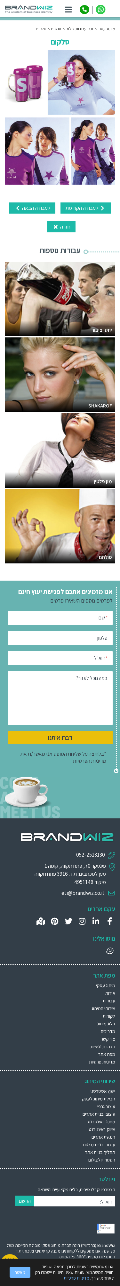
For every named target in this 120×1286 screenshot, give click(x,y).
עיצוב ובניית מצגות (99, 1144)
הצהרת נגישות (103, 1046)
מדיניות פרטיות (102, 1062)
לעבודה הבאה (35, 207)
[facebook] (109, 921)
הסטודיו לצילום (101, 1160)
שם (103, 617)
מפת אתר (106, 1054)
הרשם (25, 1200)
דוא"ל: (106, 1201)
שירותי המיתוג (103, 1008)
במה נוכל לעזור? (92, 678)
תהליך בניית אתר (100, 1152)
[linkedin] (95, 921)
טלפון (102, 638)
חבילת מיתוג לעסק (98, 1099)
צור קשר (108, 1039)
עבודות (109, 1001)
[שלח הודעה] (101, 9)
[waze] (109, 951)
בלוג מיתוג (106, 1024)
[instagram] (82, 921)
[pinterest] (54, 921)
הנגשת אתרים (103, 1137)
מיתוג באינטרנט (101, 1122)
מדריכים (108, 1031)
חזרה (64, 226)
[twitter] (68, 921)
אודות (110, 993)
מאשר (20, 1272)
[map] (40, 921)
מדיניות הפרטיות (89, 760)
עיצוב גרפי (106, 1106)
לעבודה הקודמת (82, 207)
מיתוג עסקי (105, 985)
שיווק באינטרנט (102, 1129)
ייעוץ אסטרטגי (103, 1091)
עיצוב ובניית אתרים (99, 1114)
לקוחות (109, 1016)
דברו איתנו (60, 737)
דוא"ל (101, 658)
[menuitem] (60, 1091)
